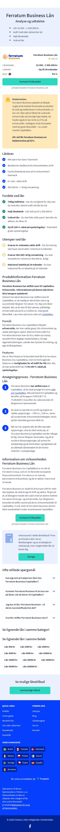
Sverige (10, 762)
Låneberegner (38, 720)
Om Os (35, 725)
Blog (34, 716)
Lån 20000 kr (29, 659)
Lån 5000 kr (28, 653)
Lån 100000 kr (30, 666)
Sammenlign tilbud (30, 690)
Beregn (31, 556)
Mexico (10, 755)
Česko (25, 762)
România (11, 769)
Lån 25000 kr (47, 659)
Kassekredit (7, 730)
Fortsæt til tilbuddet (30, 81)
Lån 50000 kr (11, 666)
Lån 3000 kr (10, 653)
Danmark (39, 749)
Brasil (10, 749)
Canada (24, 749)
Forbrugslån (8, 716)
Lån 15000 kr (11, 659)
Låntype (36, 711)
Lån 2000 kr (44, 646)
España (38, 762)
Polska (24, 755)
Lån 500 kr (9, 646)
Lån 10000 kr (45, 653)
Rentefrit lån (8, 720)
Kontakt (36, 730)
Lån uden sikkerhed (11, 725)
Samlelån (6, 735)
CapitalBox (47, 314)
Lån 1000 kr (26, 646)
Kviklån (5, 711)
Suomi (39, 755)
